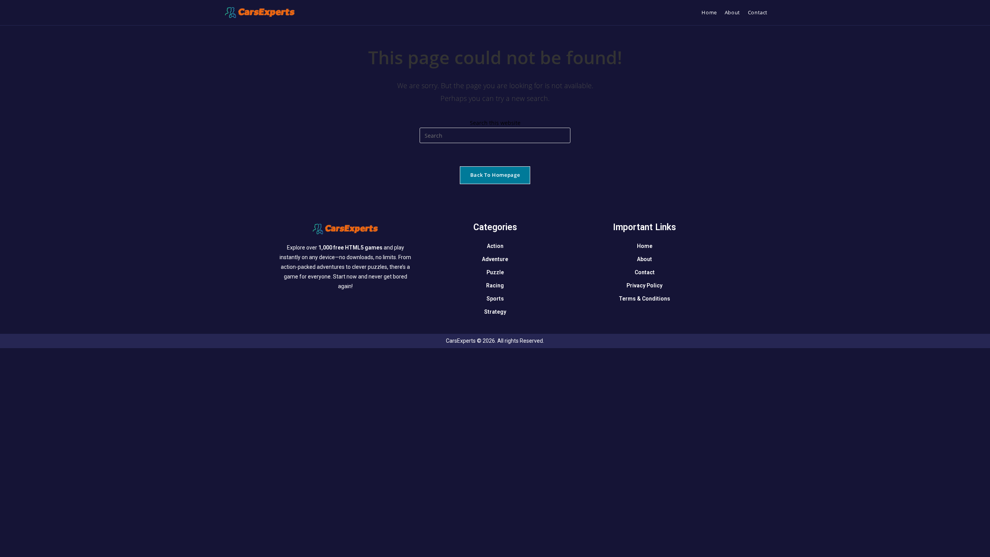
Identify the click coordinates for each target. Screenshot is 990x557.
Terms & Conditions (644, 299)
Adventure (495, 259)
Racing (495, 285)
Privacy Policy (644, 285)
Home (644, 246)
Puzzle (495, 272)
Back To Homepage (495, 174)
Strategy (495, 312)
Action (495, 246)
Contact (645, 272)
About (644, 259)
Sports (495, 299)
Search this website (495, 122)
